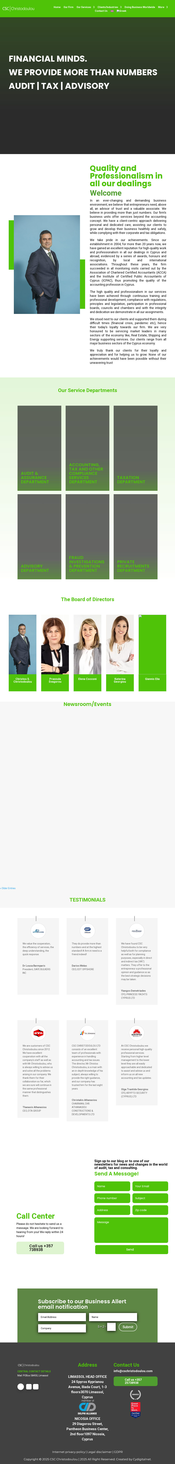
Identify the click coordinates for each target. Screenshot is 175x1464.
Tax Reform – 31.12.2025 (20, 729)
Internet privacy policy (68, 1452)
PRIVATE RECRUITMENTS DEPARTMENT (133, 566)
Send (130, 1249)
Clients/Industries (108, 7)
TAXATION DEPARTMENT (131, 480)
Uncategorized (66, 734)
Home (57, 7)
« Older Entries (8, 888)
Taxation (44, 734)
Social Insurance (30, 734)
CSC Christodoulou (64, 1459)
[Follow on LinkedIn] (35, 1386)
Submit (128, 1327)
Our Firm (68, 7)
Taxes (53, 734)
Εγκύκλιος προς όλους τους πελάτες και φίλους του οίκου (46, 867)
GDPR (118, 1452)
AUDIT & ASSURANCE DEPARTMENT (35, 477)
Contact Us (101, 11)
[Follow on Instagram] (29, 1386)
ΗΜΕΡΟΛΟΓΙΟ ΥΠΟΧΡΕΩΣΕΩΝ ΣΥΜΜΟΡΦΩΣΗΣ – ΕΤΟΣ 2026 (46, 798)
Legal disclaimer (99, 1452)
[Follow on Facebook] (20, 1386)
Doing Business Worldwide (140, 7)
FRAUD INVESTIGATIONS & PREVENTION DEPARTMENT (86, 564)
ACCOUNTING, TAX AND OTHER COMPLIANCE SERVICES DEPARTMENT (86, 473)
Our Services (84, 7)
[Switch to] (112, 11)
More (161, 7)
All (18, 734)
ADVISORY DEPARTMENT (35, 568)
